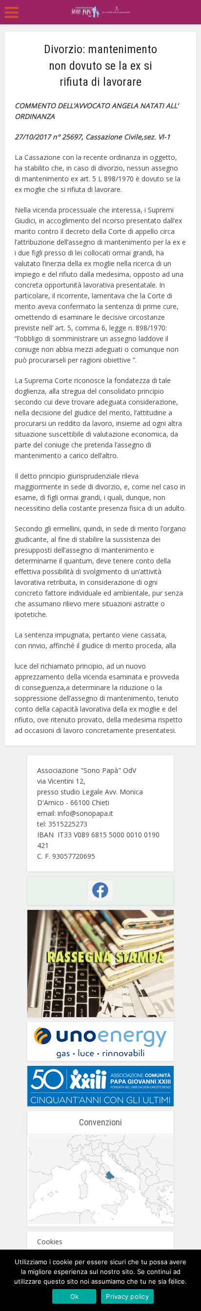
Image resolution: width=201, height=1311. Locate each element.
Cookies (49, 1241)
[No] (172, 1280)
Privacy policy (127, 1296)
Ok (74, 1296)
